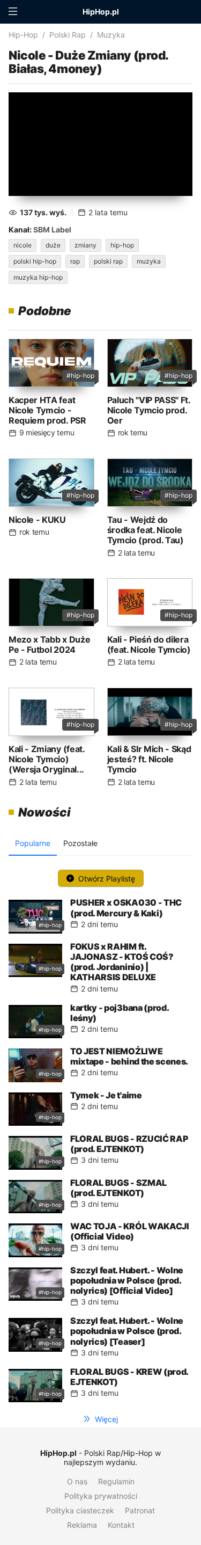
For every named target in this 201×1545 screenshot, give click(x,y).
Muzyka (111, 34)
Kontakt (121, 1524)
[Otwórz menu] (13, 12)
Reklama (82, 1524)
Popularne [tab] (32, 843)
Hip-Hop (23, 34)
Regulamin (116, 1481)
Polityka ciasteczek (80, 1510)
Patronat (140, 1510)
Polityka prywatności (100, 1495)
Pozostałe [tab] (80, 843)
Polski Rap (67, 34)
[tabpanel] (100, 1133)
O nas (77, 1481)
